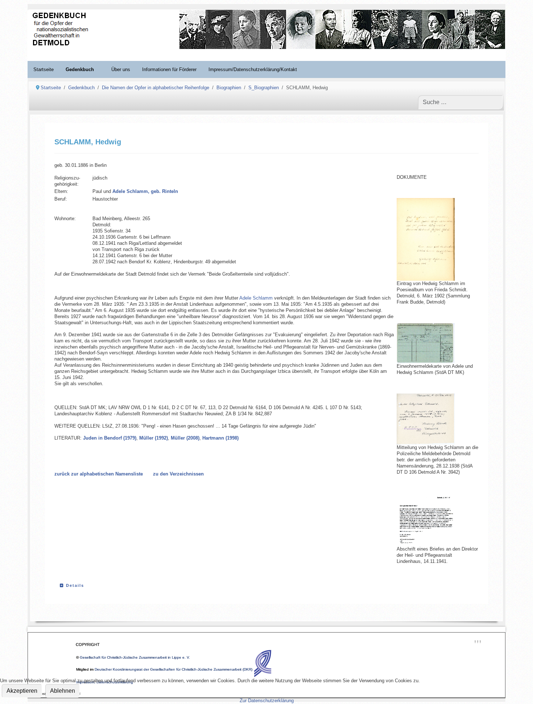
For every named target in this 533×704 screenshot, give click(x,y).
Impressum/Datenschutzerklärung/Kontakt (252, 69)
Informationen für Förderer (169, 69)
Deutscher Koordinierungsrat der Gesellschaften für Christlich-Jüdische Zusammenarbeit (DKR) (173, 669)
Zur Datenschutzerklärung (267, 700)
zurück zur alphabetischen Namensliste (98, 474)
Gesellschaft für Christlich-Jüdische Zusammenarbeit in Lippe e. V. (135, 657)
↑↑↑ (477, 640)
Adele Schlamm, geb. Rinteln (145, 191)
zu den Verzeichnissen (178, 474)
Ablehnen (62, 691)
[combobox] (460, 102)
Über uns (120, 69)
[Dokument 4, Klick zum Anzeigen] (433, 519)
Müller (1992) (153, 438)
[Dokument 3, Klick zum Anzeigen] (433, 239)
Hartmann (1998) (220, 438)
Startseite (43, 69)
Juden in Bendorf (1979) (109, 438)
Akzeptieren (22, 691)
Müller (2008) (185, 438)
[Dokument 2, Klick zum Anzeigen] (433, 343)
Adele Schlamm (256, 298)
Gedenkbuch (80, 69)
